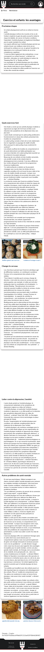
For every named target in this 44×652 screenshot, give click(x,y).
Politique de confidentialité (11, 647)
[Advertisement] (22, 97)
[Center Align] (32, 3)
